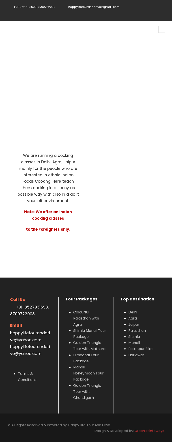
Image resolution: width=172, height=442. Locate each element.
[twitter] (149, 12)
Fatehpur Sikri (140, 348)
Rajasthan (137, 330)
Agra (132, 318)
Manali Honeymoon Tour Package (88, 373)
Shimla (134, 336)
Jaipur (133, 324)
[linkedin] (142, 12)
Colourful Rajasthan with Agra (86, 318)
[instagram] (163, 12)
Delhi (132, 312)
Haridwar (136, 355)
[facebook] (135, 12)
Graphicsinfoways (149, 430)
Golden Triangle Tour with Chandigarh (87, 391)
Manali (134, 342)
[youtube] (156, 12)
